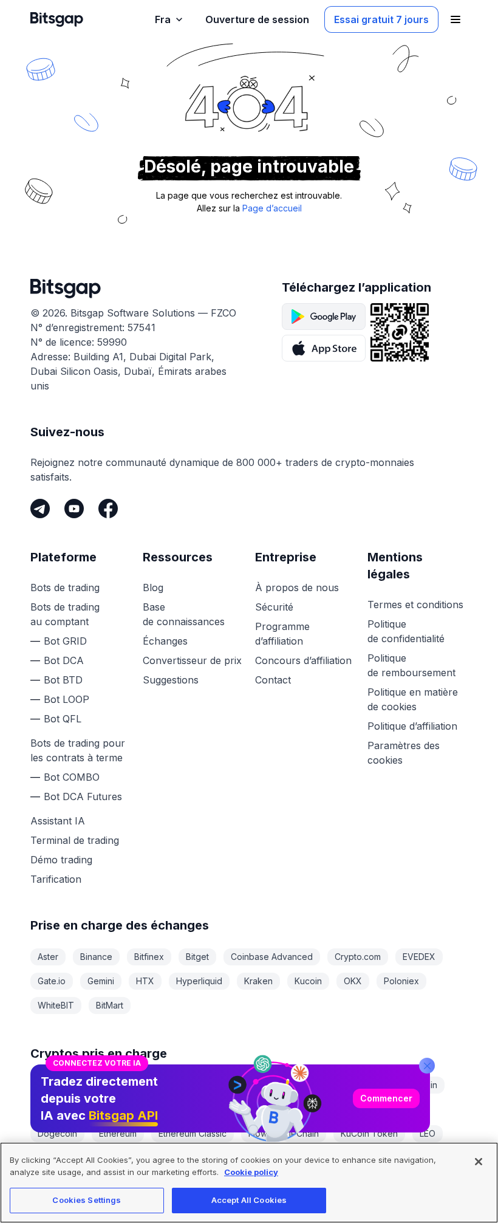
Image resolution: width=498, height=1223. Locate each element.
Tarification (55, 879)
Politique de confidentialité (406, 631)
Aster (48, 956)
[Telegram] (40, 508)
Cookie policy (251, 1172)
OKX (353, 981)
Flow (257, 1133)
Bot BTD (63, 680)
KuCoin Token (369, 1133)
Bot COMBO (72, 777)
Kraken (258, 981)
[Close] (427, 1066)
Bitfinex (149, 956)
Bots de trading (65, 587)
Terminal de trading (74, 840)
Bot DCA (64, 660)
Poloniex (401, 981)
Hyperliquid (199, 981)
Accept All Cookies (249, 1200)
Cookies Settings (86, 1200)
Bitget (197, 956)
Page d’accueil (272, 208)
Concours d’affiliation (303, 660)
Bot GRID (65, 641)
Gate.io (52, 981)
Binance (96, 956)
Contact (273, 680)
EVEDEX (419, 956)
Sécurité (274, 607)
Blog (153, 587)
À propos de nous (297, 587)
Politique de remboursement (411, 665)
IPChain (304, 1133)
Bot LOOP (66, 699)
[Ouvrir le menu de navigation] (455, 19)
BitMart (109, 1005)
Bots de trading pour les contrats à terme (77, 750)
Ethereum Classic (193, 1133)
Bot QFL (62, 719)
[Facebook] (108, 508)
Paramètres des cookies (403, 752)
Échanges (165, 641)
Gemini (100, 981)
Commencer (386, 1098)
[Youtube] (74, 508)
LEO (427, 1133)
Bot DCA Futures (83, 796)
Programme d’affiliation (282, 633)
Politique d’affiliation (412, 726)
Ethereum (118, 1133)
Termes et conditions (415, 604)
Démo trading (61, 860)
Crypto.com (358, 956)
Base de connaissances (184, 614)
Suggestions (171, 680)
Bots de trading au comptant (65, 614)
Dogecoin (57, 1133)
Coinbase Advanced (272, 956)
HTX (145, 981)
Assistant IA (57, 821)
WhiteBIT (56, 1005)
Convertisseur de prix (192, 660)
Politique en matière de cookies (412, 699)
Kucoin (308, 981)
